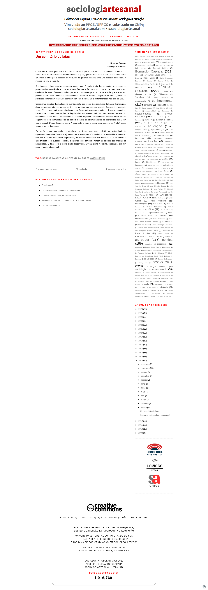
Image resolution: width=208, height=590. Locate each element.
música (163, 215)
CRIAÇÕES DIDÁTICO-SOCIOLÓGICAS (139, 45)
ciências (139, 87)
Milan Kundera (165, 210)
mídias (150, 209)
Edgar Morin (143, 123)
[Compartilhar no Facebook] (100, 158)
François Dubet (152, 144)
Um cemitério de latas (149, 411)
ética (137, 135)
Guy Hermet (153, 156)
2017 (140, 345)
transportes (158, 284)
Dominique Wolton (157, 117)
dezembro (145, 364)
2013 (140, 360)
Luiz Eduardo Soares (158, 186)
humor (138, 162)
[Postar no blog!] (94, 158)
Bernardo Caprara (54, 158)
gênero (159, 150)
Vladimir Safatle (141, 290)
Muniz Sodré (147, 216)
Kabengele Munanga (143, 180)
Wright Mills (150, 296)
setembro (145, 376)
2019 (140, 337)
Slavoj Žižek (143, 263)
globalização (140, 156)
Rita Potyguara (167, 250)
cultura (159, 105)
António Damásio (156, 59)
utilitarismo (152, 287)
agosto (144, 380)
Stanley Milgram (150, 272)
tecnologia (166, 275)
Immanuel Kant (153, 165)
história (165, 159)
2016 (140, 349)
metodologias (141, 204)
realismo (167, 247)
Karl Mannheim (160, 180)
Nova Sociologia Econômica (163, 225)
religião (137, 250)
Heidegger (154, 159)
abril (143, 396)
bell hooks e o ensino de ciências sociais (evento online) (66, 200)
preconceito (162, 244)
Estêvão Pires (165, 132)
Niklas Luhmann (159, 219)
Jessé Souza (163, 171)
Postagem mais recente (45, 169)
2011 (140, 425)
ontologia (153, 227)
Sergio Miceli (158, 256)
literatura (74, 158)
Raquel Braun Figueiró (153, 247)
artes (150, 65)
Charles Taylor (163, 81)
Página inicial (81, 169)
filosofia (152, 141)
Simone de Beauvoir (165, 259)
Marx (151, 195)
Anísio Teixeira (164, 56)
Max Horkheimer (160, 198)
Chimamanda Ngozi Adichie (145, 84)
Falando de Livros (161, 135)
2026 (140, 309)
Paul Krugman (140, 230)
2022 (140, 325)
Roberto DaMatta (144, 253)
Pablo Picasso (165, 227)
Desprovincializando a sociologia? (155, 415)
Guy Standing (165, 156)
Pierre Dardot (163, 233)
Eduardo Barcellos (157, 123)
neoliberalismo (141, 218)
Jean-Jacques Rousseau (144, 171)
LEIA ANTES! (76, 45)
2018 (140, 341)
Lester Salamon (148, 183)
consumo (148, 105)
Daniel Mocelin (147, 108)
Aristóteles (141, 65)
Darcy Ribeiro (160, 108)
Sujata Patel (139, 275)
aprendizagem (166, 62)
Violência (164, 287)
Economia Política (164, 120)
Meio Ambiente (158, 201)
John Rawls (164, 174)
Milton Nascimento (141, 213)
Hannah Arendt (140, 159)
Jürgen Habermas (163, 177)
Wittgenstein (156, 293)
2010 (140, 429)
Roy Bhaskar (159, 253)
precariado (148, 244)
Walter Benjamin (157, 290)
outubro (144, 372)
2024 (140, 317)
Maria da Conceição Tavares (154, 192)
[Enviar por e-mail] (91, 158)
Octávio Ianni (142, 227)
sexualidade (149, 259)
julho (143, 384)
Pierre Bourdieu (142, 233)
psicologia (138, 247)
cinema (165, 91)
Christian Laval (164, 84)
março (144, 400)
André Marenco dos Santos (145, 56)
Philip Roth (166, 230)
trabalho (145, 284)
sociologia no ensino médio (151, 269)
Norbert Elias (167, 222)
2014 (140, 356)
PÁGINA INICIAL (58, 45)
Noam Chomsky (152, 222)
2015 (140, 353)
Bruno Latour (149, 78)
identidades (151, 162)
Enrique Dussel (141, 130)
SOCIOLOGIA (163, 262)
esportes (150, 132)
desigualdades (143, 113)
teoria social (139, 278)
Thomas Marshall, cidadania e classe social (61, 190)
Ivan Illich (166, 168)
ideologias (165, 162)
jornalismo (138, 177)
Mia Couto (157, 204)
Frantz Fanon (165, 144)
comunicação (140, 101)
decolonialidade (151, 111)
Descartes (165, 111)
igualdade (139, 165)
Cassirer (149, 81)
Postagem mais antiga (116, 169)
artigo (158, 65)
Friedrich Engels (141, 147)
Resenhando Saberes (151, 250)
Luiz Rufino (158, 189)
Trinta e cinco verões (51, 205)
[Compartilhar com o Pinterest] (103, 158)
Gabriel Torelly (147, 150)
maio (143, 392)
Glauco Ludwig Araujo (162, 153)
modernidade (157, 213)
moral (170, 213)
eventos (145, 135)
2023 (140, 321)
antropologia (149, 62)
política (167, 239)
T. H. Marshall (153, 275)
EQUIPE (113, 45)
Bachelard (166, 65)
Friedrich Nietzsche (157, 147)
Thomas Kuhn (143, 281)
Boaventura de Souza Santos (154, 75)
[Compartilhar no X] (97, 158)
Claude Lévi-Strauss (161, 97)
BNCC (137, 75)
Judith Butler (149, 177)
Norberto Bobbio (144, 225)
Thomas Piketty (159, 281)
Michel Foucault (153, 207)
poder (86, 158)
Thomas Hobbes (167, 278)
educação (155, 126)
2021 (140, 329)
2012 (140, 421)
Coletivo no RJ (48, 185)
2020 (140, 333)
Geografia (169, 150)
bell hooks (140, 68)
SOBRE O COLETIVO (96, 45)
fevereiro (145, 404)
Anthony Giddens (141, 59)
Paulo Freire (153, 230)
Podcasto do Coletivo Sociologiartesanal (154, 236)
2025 (140, 313)
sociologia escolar (156, 266)
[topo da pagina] (204, 588)
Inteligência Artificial (152, 168)
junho (143, 388)
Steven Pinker (165, 272)
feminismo (139, 138)
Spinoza (138, 272)
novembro (145, 368)
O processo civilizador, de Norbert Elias (59, 195)
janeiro (144, 407)
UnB (143, 287)
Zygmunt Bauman (163, 296)
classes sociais (143, 94)
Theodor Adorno (152, 278)
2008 (140, 433)
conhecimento (162, 100)
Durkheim (149, 120)
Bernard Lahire (160, 68)
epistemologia (157, 129)
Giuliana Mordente (144, 153)
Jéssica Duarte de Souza (145, 174)
